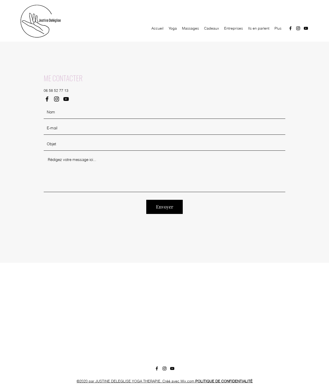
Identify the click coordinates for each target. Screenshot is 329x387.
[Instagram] (298, 28)
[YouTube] (305, 28)
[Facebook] (290, 28)
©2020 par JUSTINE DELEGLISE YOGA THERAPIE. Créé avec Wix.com (165, 381)
